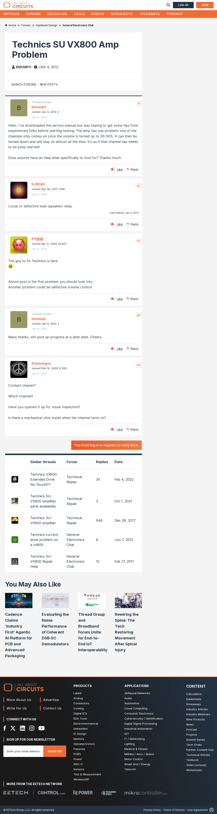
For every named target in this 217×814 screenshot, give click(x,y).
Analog (78, 698)
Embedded (81, 728)
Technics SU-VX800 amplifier (43, 520)
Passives (79, 749)
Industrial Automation (138, 728)
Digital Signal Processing (140, 723)
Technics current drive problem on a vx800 (44, 539)
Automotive (131, 703)
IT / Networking (134, 738)
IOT (126, 733)
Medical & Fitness (136, 749)
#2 (138, 185)
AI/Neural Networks (137, 693)
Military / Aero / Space (139, 754)
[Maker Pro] (108, 792)
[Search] (168, 5)
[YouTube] (42, 728)
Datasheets (121, 14)
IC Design (80, 733)
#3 (138, 240)
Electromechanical (86, 723)
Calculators (194, 694)
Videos (97, 14)
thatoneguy (41, 363)
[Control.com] (51, 792)
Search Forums (23, 84)
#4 (138, 315)
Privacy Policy (152, 809)
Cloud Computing (135, 708)
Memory (79, 738)
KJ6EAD (38, 184)
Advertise (51, 700)
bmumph (23, 67)
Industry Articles (197, 709)
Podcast (175, 14)
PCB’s (77, 754)
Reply (135, 169)
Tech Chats (194, 744)
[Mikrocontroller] (145, 793)
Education (57, 14)
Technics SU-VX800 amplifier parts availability (43, 501)
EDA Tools (80, 718)
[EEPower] (83, 793)
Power (78, 759)
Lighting (129, 744)
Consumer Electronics (139, 713)
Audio (128, 698)
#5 (138, 365)
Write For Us (17, 708)
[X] (13, 728)
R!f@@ (37, 239)
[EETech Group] (15, 792)
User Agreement (197, 809)
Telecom (130, 769)
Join (205, 5)
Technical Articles (198, 755)
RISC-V (78, 764)
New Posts (49, 84)
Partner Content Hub (200, 749)
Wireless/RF (81, 779)
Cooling (79, 708)
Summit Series (195, 739)
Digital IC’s (80, 713)
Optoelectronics (84, 744)
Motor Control (133, 759)
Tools (79, 14)
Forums (33, 14)
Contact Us (52, 708)
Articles (12, 14)
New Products (195, 719)
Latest (78, 693)
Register (54, 751)
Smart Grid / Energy (137, 764)
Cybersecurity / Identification (143, 718)
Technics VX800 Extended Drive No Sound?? (43, 479)
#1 (139, 103)
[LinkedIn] (22, 728)
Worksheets (194, 770)
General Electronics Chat (75, 539)
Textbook (192, 760)
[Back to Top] (211, 810)
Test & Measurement (87, 774)
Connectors (81, 703)
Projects (191, 734)
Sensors (79, 769)
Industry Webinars (198, 714)
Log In (183, 5)
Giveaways (150, 14)
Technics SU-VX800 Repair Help (41, 561)
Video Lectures (196, 765)
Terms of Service (174, 809)
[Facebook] (4, 728)
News (190, 724)
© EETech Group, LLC (16, 809)
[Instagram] (31, 728)
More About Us (19, 700)
